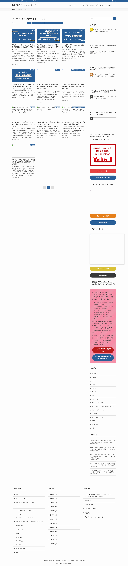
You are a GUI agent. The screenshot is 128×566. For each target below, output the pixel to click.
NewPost (88, 500)
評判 (93, 428)
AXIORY (94, 373)
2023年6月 (53, 540)
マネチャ (61, 22)
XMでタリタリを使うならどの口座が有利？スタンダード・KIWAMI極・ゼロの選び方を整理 (102, 465)
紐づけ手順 (95, 424)
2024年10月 (54, 531)
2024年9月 (53, 535)
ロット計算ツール (80, 560)
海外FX (94, 421)
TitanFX (94, 392)
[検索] (115, 1)
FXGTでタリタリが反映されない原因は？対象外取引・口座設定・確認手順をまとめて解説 (103, 449)
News (93, 384)
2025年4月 (53, 515)
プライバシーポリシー (92, 508)
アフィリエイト (96, 399)
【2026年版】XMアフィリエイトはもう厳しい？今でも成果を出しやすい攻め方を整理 (102, 472)
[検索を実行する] (114, 18)
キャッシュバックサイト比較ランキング (103, 406)
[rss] (113, 1)
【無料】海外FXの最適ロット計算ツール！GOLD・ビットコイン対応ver (98, 495)
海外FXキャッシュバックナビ (26, 5)
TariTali (29, 22)
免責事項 (87, 513)
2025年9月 (53, 511)
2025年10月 (54, 507)
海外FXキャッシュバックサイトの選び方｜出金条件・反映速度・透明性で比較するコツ (102, 442)
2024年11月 (53, 527)
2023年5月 (53, 544)
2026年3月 (53, 494)
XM (93, 395)
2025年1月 (53, 523)
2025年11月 (53, 502)
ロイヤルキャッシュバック (37, 22)
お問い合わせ (89, 504)
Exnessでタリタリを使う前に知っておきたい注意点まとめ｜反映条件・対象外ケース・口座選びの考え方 (102, 457)
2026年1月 (53, 498)
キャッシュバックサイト (98, 402)
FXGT (93, 381)
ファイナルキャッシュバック (51, 22)
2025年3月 (53, 519)
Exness (94, 377)
